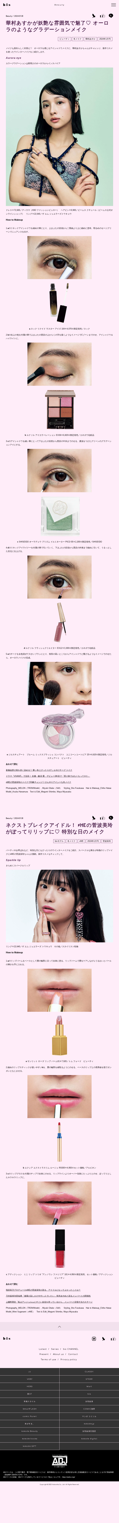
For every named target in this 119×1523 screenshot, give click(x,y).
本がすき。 (30, 1424)
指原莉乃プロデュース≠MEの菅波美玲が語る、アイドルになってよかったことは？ (43, 1290)
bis (89, 1394)
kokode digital (89, 1439)
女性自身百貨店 (89, 1431)
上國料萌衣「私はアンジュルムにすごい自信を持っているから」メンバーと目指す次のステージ (49, 1302)
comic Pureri (30, 1416)
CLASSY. (89, 1372)
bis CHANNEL (71, 1349)
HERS (30, 1386)
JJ (30, 1372)
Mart (89, 1386)
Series (55, 1349)
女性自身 (89, 1401)
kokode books (29, 1439)
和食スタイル (29, 1401)
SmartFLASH (30, 1409)
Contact (73, 1354)
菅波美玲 (107, 841)
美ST (29, 1394)
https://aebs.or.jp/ (68, 1477)
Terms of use (48, 1360)
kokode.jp (89, 1424)
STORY (89, 1379)
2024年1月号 (105, 39)
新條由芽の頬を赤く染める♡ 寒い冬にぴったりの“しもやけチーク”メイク (39, 770)
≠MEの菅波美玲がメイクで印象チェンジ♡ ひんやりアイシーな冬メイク (38, 782)
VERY (29, 1379)
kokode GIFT (29, 1446)
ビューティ (65, 39)
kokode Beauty (30, 1431)
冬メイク (77, 39)
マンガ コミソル (89, 1416)
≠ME (81, 841)
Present (44, 1354)
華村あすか (90, 39)
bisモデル (59, 841)
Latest (43, 1349)
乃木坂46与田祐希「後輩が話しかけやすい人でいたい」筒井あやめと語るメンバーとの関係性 (48, 1296)
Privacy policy (69, 1360)
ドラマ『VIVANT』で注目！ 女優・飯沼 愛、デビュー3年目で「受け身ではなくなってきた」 (48, 776)
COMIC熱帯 (89, 1409)
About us (58, 1354)
